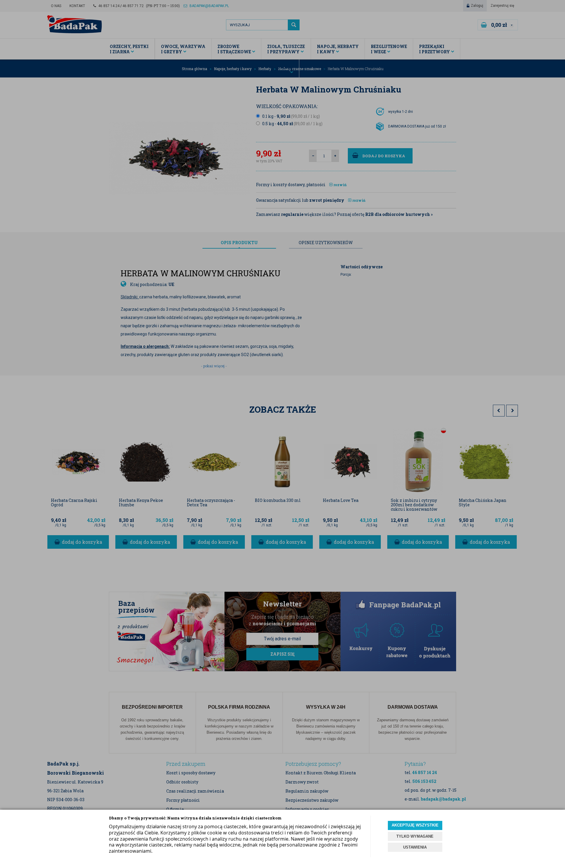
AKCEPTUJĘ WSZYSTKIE (415, 825)
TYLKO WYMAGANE (414, 836)
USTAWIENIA (415, 847)
